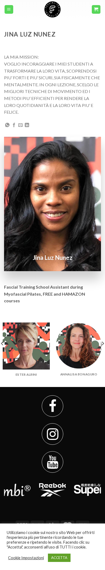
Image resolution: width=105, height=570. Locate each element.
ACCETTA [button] (59, 557)
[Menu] (9, 9)
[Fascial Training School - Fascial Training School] (52, 9)
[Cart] (96, 9)
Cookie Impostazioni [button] (26, 557)
